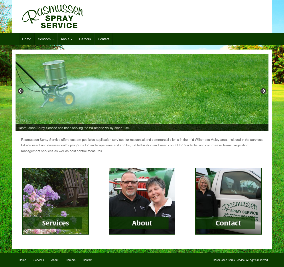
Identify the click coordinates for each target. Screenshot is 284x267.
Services (45, 38)
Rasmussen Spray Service (229, 260)
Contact (103, 38)
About (65, 38)
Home (26, 38)
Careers (85, 38)
